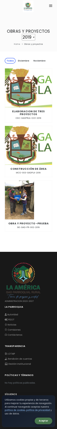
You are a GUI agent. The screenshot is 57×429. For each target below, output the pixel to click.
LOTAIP (11, 353)
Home (17, 44)
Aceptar (43, 420)
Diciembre (23, 60)
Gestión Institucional (19, 363)
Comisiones (14, 329)
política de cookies (15, 410)
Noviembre (39, 60)
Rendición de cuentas (19, 358)
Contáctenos (14, 334)
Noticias (11, 324)
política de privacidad (38, 410)
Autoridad (12, 314)
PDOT (11, 319)
